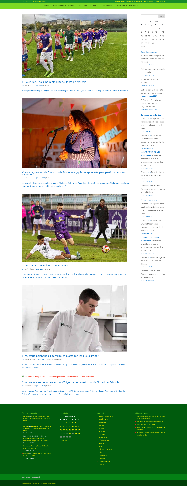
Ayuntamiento (58, 5)
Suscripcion (26, 477)
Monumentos (84, 5)
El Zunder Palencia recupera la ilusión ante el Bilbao (153, 188)
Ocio (100, 446)
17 (156, 36)
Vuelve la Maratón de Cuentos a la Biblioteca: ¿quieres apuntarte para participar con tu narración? (73, 173)
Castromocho (103, 422)
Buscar (162, 16)
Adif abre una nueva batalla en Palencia (150, 421)
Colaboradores (138, 1)
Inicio (46, 5)
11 (160, 32)
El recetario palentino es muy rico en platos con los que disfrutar (60, 356)
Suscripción (129, 1)
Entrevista (50, 359)
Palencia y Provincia (105, 449)
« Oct (143, 46)
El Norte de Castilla (30, 359)
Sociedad (102, 458)
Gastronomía (57, 359)
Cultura (48, 178)
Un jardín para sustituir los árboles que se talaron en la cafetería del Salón (36, 418)
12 (163, 32)
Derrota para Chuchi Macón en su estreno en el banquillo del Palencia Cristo (37, 428)
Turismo (101, 464)
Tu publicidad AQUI (159, 1)
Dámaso (144, 118)
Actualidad (121, 5)
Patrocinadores (148, 1)
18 (160, 36)
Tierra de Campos (104, 461)
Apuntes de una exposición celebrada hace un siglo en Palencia (152, 58)
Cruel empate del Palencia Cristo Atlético (46, 265)
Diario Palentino (30, 269)
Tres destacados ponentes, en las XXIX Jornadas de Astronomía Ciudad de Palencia (70, 382)
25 (160, 39)
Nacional (102, 443)
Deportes (46, 85)
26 (163, 39)
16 (153, 36)
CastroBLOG (133, 5)
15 (149, 36)
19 (163, 36)
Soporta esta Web (119, 1)
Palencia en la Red (30, 178)
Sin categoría (103, 455)
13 (142, 36)
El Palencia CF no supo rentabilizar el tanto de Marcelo (54, 82)
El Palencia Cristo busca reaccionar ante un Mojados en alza (151, 103)
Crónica (101, 425)
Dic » (149, 46)
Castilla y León (103, 419)
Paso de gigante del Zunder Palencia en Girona (153, 175)
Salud (100, 452)
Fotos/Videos (107, 5)
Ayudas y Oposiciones (106, 416)
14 (146, 36)
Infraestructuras (104, 440)
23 (153, 39)
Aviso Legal (36, 477)
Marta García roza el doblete (146, 424)
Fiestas (95, 5)
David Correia (29, 85)
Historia (71, 5)
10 (156, 32)
